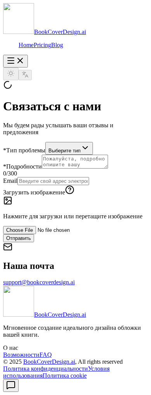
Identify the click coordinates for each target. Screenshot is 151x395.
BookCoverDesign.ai (49, 361)
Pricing (42, 45)
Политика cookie (65, 375)
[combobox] (69, 148)
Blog (57, 45)
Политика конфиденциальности (45, 368)
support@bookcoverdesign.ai (39, 282)
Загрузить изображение (34, 192)
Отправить (18, 238)
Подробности (22, 166)
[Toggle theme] (11, 74)
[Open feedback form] (11, 385)
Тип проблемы (24, 150)
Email (10, 180)
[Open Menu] (15, 61)
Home (26, 45)
